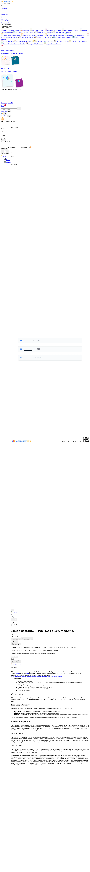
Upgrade (3, 140)
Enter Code (4, 111)
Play (12, 658)
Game (2, 106)
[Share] (15, 619)
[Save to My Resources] (12, 619)
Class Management (6, 103)
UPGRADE (4, 149)
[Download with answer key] (19, 661)
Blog (12, 103)
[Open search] (5, 113)
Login (9, 111)
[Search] (19, 108)
